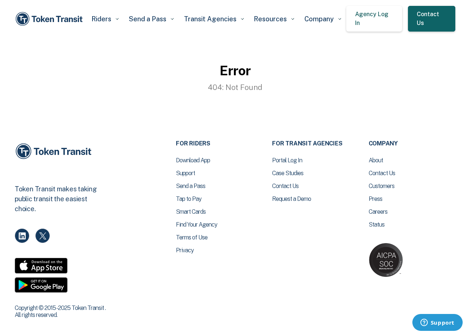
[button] (105, 19)
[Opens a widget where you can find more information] (437, 323)
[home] (50, 19)
